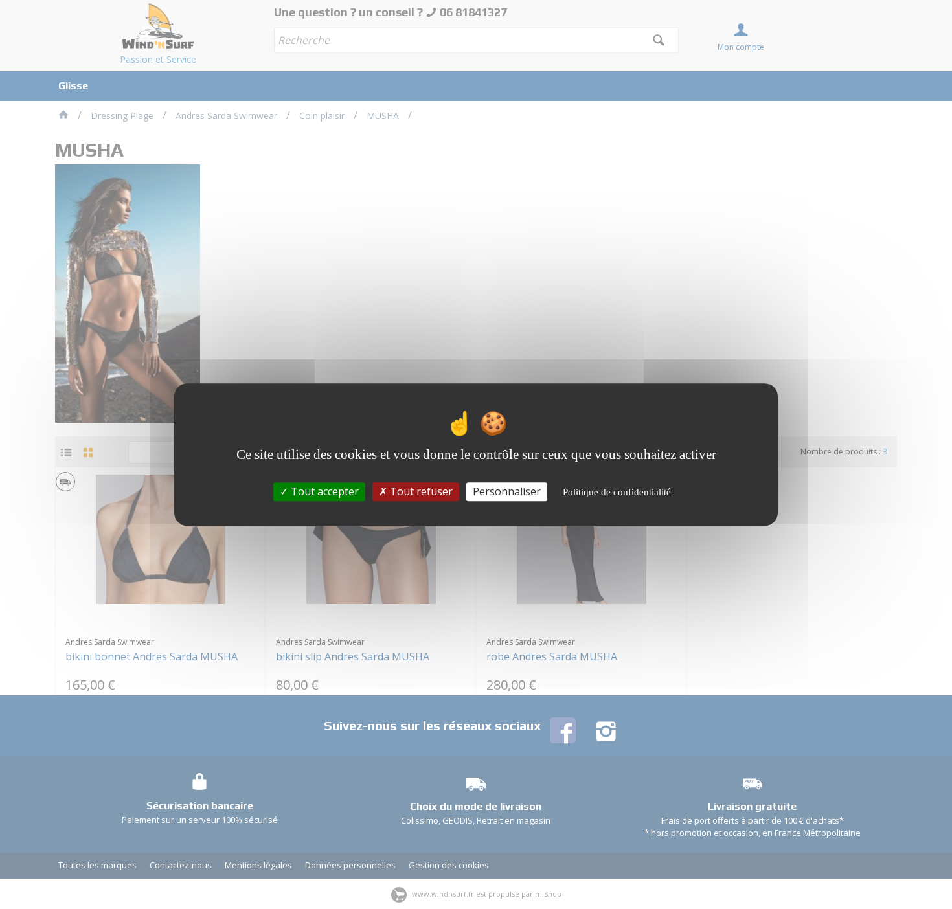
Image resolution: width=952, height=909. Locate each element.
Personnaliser (507, 491)
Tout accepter (323, 491)
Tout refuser (420, 491)
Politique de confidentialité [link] (617, 492)
